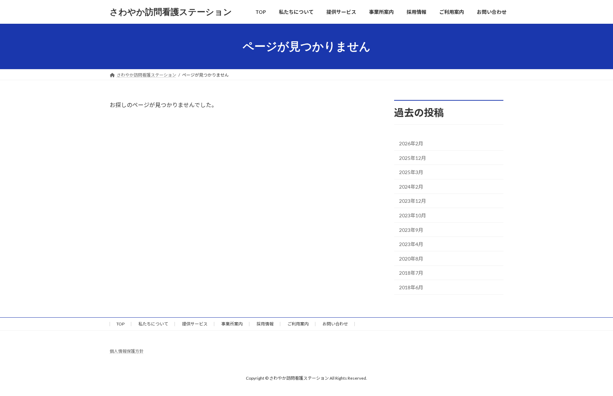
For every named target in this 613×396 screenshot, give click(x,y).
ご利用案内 (298, 324)
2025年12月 (412, 158)
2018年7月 (411, 273)
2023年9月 (411, 230)
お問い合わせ (335, 324)
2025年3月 (411, 172)
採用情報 (265, 324)
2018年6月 (411, 287)
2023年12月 (412, 201)
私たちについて (153, 324)
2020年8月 (411, 259)
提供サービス (195, 324)
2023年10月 (412, 215)
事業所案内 (232, 324)
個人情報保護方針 (127, 351)
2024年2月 (411, 187)
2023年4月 (411, 244)
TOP (120, 324)
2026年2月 (411, 143)
